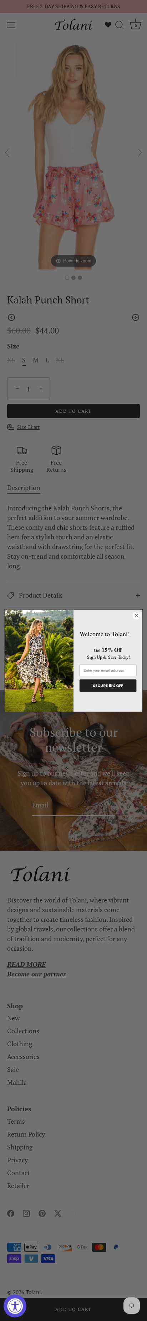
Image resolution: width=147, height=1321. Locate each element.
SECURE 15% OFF (108, 685)
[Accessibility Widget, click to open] (15, 1306)
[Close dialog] (136, 616)
